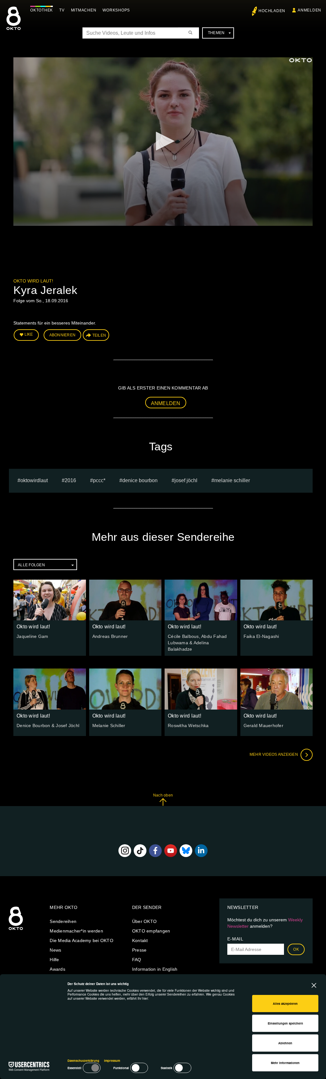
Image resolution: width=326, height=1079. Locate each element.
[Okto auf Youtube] (170, 850)
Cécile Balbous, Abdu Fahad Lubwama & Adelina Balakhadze (197, 643)
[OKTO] (13, 24)
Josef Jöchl (185, 480)
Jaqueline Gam (32, 636)
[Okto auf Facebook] (155, 850)
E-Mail (235, 938)
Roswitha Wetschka (188, 725)
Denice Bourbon (140, 480)
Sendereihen (63, 921)
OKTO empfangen (151, 930)
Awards (57, 969)
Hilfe (54, 959)
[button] (163, 141)
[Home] (16, 930)
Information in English (155, 969)
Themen (216, 33)
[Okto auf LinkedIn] (201, 850)
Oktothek (41, 10)
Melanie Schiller (232, 480)
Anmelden (166, 403)
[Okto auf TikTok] (140, 850)
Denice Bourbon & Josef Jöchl (48, 725)
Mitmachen (83, 10)
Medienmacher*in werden (76, 930)
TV (62, 10)
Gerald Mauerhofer (263, 725)
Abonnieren (62, 335)
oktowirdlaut (34, 480)
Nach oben (163, 795)
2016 (70, 480)
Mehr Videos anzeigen (274, 754)
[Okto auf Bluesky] (186, 850)
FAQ (136, 959)
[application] (163, 141)
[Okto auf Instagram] (124, 850)
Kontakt (140, 940)
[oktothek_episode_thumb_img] (49, 600)
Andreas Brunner (110, 636)
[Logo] (300, 60)
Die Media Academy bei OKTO (81, 940)
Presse (139, 950)
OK (296, 949)
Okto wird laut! (33, 280)
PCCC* (99, 480)
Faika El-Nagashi (261, 636)
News (55, 950)
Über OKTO (144, 921)
